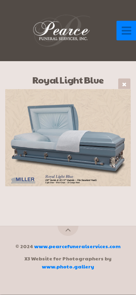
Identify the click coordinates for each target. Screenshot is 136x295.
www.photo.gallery (68, 266)
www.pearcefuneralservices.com (77, 246)
